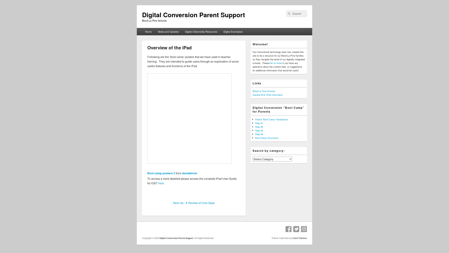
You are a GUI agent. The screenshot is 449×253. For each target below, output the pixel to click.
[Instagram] (304, 229)
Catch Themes (299, 238)
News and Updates (168, 31)
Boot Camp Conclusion (267, 138)
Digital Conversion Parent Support (193, 14)
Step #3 (259, 130)
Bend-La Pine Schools (264, 91)
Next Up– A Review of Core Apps (194, 203)
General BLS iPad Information (268, 94)
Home (148, 31)
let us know (276, 63)
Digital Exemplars (233, 31)
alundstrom (189, 173)
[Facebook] (288, 229)
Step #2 (259, 126)
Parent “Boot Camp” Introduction (271, 119)
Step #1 (259, 123)
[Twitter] (296, 229)
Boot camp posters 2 (161, 173)
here (161, 183)
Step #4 (259, 134)
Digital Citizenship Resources (201, 31)
